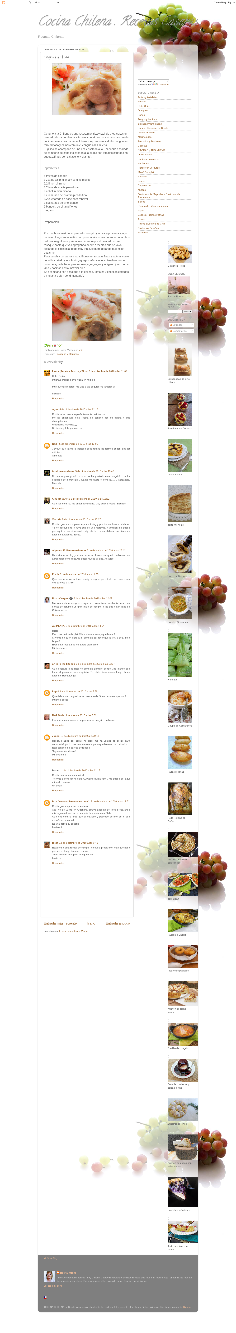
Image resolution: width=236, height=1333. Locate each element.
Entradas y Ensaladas (150, 123)
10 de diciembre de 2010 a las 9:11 (79, 735)
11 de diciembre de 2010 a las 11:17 (80, 770)
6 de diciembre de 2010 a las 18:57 (95, 663)
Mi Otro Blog (50, 1258)
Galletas (142, 145)
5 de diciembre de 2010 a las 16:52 (90, 498)
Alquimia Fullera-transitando (69, 550)
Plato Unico (144, 106)
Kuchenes (143, 163)
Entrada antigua (118, 923)
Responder (58, 398)
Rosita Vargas (60, 598)
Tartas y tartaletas (147, 97)
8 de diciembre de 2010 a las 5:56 (78, 691)
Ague (55, 409)
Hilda (55, 842)
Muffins (142, 189)
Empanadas (144, 185)
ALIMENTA (58, 625)
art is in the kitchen (63, 663)
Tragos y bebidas (147, 119)
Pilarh (55, 574)
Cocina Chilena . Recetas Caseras (118, 22)
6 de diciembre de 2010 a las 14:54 (85, 625)
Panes (141, 114)
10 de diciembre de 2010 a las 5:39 (77, 715)
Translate (163, 84)
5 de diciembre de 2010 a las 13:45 (94, 471)
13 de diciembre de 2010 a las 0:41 (78, 842)
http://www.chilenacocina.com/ (70, 801)
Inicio (91, 923)
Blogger (187, 1307)
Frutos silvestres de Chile (152, 223)
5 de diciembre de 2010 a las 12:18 (78, 409)
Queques (143, 110)
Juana (55, 735)
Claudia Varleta (61, 498)
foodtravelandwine (63, 471)
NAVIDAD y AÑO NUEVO (151, 150)
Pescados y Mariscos (67, 354)
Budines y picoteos (148, 159)
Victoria (56, 519)
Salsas (141, 201)
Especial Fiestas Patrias (151, 214)
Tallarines (143, 232)
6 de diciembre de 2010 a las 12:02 (93, 598)
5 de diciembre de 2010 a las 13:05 (78, 443)
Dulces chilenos (146, 132)
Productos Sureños (148, 228)
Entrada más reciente (60, 923)
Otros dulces (145, 154)
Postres (142, 101)
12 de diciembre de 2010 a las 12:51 (109, 801)
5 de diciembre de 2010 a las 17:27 (81, 519)
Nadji (55, 443)
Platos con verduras (149, 167)
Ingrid (55, 691)
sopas (141, 181)
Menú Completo (146, 172)
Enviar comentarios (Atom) (73, 931)
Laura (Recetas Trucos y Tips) (70, 371)
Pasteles (142, 176)
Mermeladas (145, 136)
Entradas (177, 324)
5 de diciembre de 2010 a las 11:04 (108, 371)
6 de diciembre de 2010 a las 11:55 (79, 574)
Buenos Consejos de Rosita (153, 128)
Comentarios (179, 330)
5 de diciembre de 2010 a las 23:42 (106, 550)
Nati (54, 715)
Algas (141, 210)
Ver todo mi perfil (53, 1285)
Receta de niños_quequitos (153, 206)
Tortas (141, 219)
